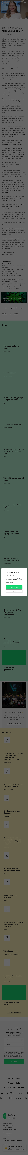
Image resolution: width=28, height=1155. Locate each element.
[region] (14, 577)
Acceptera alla (14, 587)
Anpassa (14, 591)
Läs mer (11, 582)
